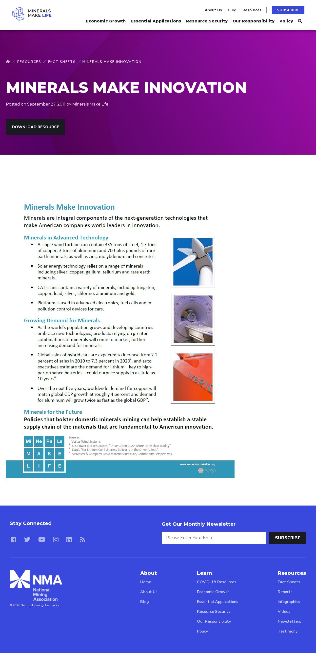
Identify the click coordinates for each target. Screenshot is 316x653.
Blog (232, 10)
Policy (286, 21)
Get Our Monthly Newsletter (199, 524)
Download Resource (35, 127)
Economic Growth (106, 21)
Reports (285, 592)
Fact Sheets (62, 61)
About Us (213, 10)
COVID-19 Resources (216, 582)
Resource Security (207, 21)
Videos (284, 611)
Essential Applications (156, 21)
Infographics (289, 601)
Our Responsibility (254, 21)
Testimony (287, 631)
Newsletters (289, 621)
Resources (251, 10)
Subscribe (288, 10)
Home (145, 582)
